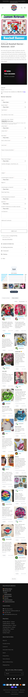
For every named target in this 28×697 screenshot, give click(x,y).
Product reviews (5, 298)
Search (4, 652)
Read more (4, 383)
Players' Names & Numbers (7, 150)
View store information (7, 239)
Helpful (4, 330)
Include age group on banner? (8, 196)
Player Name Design (6, 159)
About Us (5, 640)
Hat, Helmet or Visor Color (7, 114)
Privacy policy (7, 692)
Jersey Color (4, 130)
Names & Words (7, 594)
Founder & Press (6, 643)
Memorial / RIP (7, 590)
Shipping (2, 89)
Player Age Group (5, 192)
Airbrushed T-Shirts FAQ (8, 649)
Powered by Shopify (15, 689)
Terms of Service (6, 658)
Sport (2, 100)
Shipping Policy (6, 665)
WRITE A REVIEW (14, 291)
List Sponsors (4, 211)
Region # (3, 182)
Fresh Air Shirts (8, 689)
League (3, 172)
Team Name (4, 110)
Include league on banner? (7, 177)
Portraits (6, 598)
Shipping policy (21, 692)
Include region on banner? (7, 187)
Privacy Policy (6, 655)
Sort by (16, 301)
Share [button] (4, 258)
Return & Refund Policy (8, 662)
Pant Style (3, 135)
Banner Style (4, 105)
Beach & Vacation (8, 599)
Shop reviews (15, 298)
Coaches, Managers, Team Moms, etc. (9, 163)
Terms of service (14, 692)
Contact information (14, 694)
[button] (2, 7)
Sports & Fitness (8, 596)
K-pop (5, 592)
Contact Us (5, 646)
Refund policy (22, 689)
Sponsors (3, 201)
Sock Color (3, 145)
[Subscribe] (21, 673)
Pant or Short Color (5, 140)
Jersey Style (4, 126)
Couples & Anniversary (9, 601)
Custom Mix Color (5, 119)
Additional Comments (6, 220)
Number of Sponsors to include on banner (10, 206)
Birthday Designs (8, 588)
